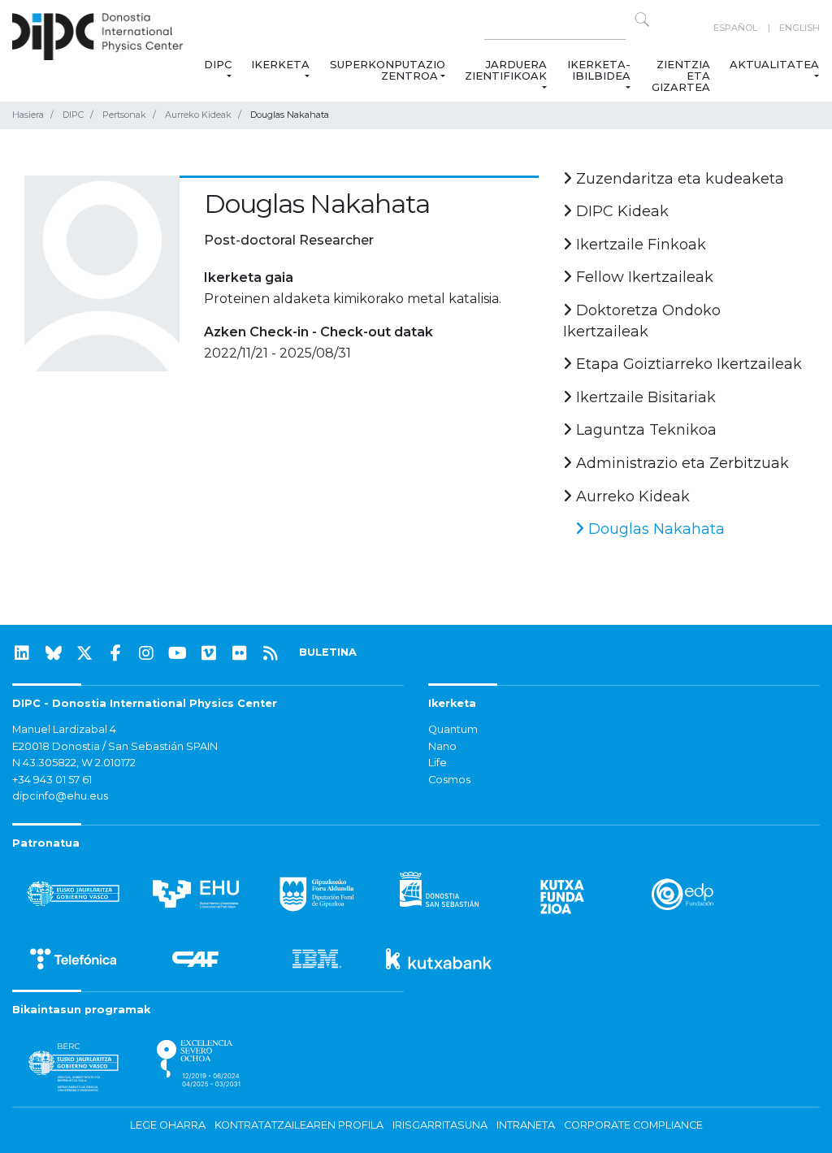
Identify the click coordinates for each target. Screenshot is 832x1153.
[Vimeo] (209, 653)
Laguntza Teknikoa (644, 430)
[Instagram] (146, 653)
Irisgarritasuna (440, 1125)
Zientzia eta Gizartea (681, 75)
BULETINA (328, 652)
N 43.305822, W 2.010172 (74, 762)
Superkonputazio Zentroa (387, 70)
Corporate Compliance (633, 1125)
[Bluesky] (53, 653)
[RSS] (270, 653)
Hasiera (28, 114)
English (799, 27)
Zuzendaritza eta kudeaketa (678, 179)
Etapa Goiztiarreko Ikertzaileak (687, 364)
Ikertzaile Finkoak (639, 245)
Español (735, 27)
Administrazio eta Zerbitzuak (680, 463)
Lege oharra (168, 1125)
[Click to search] (642, 20)
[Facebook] (115, 653)
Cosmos (449, 780)
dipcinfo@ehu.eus (60, 796)
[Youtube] (178, 653)
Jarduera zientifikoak (506, 70)
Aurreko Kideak (198, 114)
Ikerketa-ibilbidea (598, 70)
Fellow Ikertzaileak (642, 277)
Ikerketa (280, 64)
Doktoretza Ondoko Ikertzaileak (642, 320)
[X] (84, 653)
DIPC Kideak (620, 211)
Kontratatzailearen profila (299, 1125)
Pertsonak (124, 114)
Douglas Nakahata (654, 529)
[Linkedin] (22, 653)
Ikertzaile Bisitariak (644, 397)
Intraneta (525, 1125)
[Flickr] (240, 653)
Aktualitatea (774, 64)
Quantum (453, 729)
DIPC (218, 64)
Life (437, 762)
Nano (442, 746)
